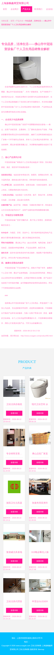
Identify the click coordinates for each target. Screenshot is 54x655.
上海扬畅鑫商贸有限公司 (15, 3)
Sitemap (41, 649)
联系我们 (38, 9)
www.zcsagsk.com (23, 646)
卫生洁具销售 (36, 646)
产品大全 (26, 9)
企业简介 (15, 9)
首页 (5, 9)
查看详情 (14, 413)
